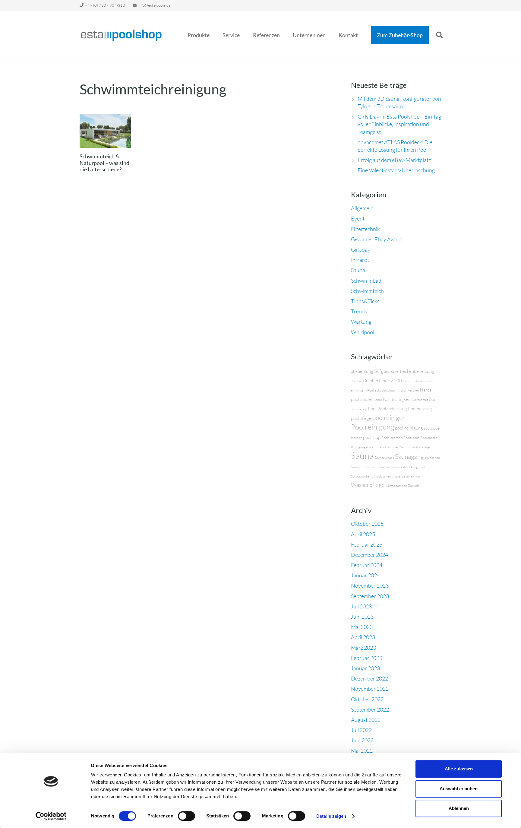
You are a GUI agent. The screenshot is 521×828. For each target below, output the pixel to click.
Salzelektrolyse (388, 447)
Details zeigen (331, 816)
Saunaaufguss (384, 457)
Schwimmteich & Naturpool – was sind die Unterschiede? (104, 163)
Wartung (361, 321)
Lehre (378, 400)
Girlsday (360, 249)
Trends (359, 311)
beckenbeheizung (417, 371)
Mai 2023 (362, 626)
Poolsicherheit (392, 438)
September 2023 (370, 596)
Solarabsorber (361, 476)
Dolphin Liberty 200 (382, 380)
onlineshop (359, 409)
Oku (432, 400)
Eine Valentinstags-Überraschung (396, 170)
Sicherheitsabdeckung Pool (405, 467)
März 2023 (363, 647)
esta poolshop (385, 390)
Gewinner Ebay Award (377, 239)
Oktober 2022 (367, 699)
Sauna (358, 270)
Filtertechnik (365, 229)
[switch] (186, 816)
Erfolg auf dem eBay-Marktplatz (394, 160)
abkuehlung (362, 371)
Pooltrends (411, 438)
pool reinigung (409, 428)
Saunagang (409, 456)
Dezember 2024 (369, 554)
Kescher (413, 390)
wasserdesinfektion (406, 476)
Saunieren (358, 467)
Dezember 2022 (369, 678)
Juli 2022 (361, 730)
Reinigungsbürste (364, 447)
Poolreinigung (372, 426)
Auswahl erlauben (459, 788)
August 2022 (365, 719)
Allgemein (362, 208)
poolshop (371, 437)
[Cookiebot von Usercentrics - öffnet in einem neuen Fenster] (51, 816)
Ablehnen (459, 808)
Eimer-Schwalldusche (418, 381)
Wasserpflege (368, 484)
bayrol (394, 372)
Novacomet (420, 400)
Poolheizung (420, 408)
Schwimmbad (366, 280)
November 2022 (370, 688)
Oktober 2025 (367, 523)
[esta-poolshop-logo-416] (121, 35)
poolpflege (361, 418)
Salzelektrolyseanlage (415, 447)
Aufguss (382, 371)
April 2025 (363, 534)
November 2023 (370, 585)
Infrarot (360, 259)
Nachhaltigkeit (397, 399)
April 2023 (363, 637)
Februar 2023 (366, 658)
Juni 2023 (362, 616)
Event (358, 218)
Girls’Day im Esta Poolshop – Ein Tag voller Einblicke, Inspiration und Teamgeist (399, 124)
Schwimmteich (367, 290)
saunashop (432, 457)
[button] (214, 35)
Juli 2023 (361, 606)
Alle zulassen (459, 768)
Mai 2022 (362, 750)
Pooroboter (428, 438)
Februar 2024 (366, 565)
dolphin (356, 381)
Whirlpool (362, 332)
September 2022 (370, 709)
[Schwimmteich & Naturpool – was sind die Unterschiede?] (105, 131)
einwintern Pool (362, 390)
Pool (372, 408)
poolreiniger (388, 417)
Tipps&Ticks (365, 301)
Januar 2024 (365, 575)
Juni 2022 (362, 740)
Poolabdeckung (392, 408)
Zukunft (413, 486)
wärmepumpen (396, 486)
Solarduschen (381, 476)
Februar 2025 (366, 544)
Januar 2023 (365, 668)
